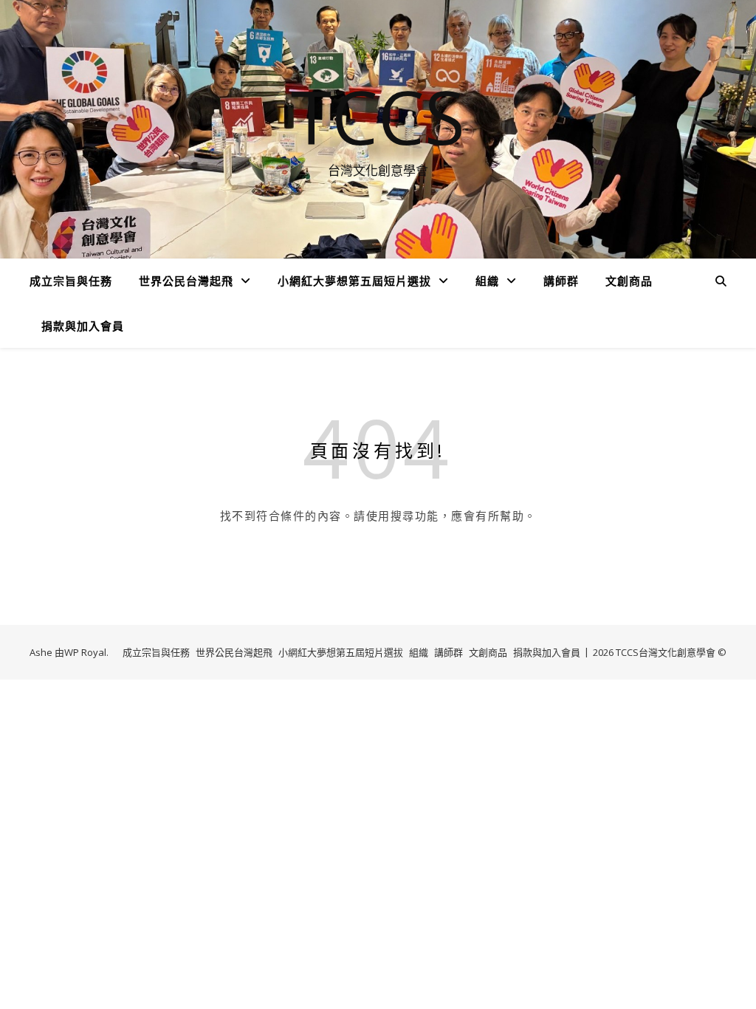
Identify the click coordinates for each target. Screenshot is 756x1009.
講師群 (561, 280)
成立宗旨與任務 (71, 280)
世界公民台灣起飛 (186, 280)
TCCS (378, 116)
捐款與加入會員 (82, 325)
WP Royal (85, 652)
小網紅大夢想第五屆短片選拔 (354, 280)
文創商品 (629, 280)
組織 (487, 280)
